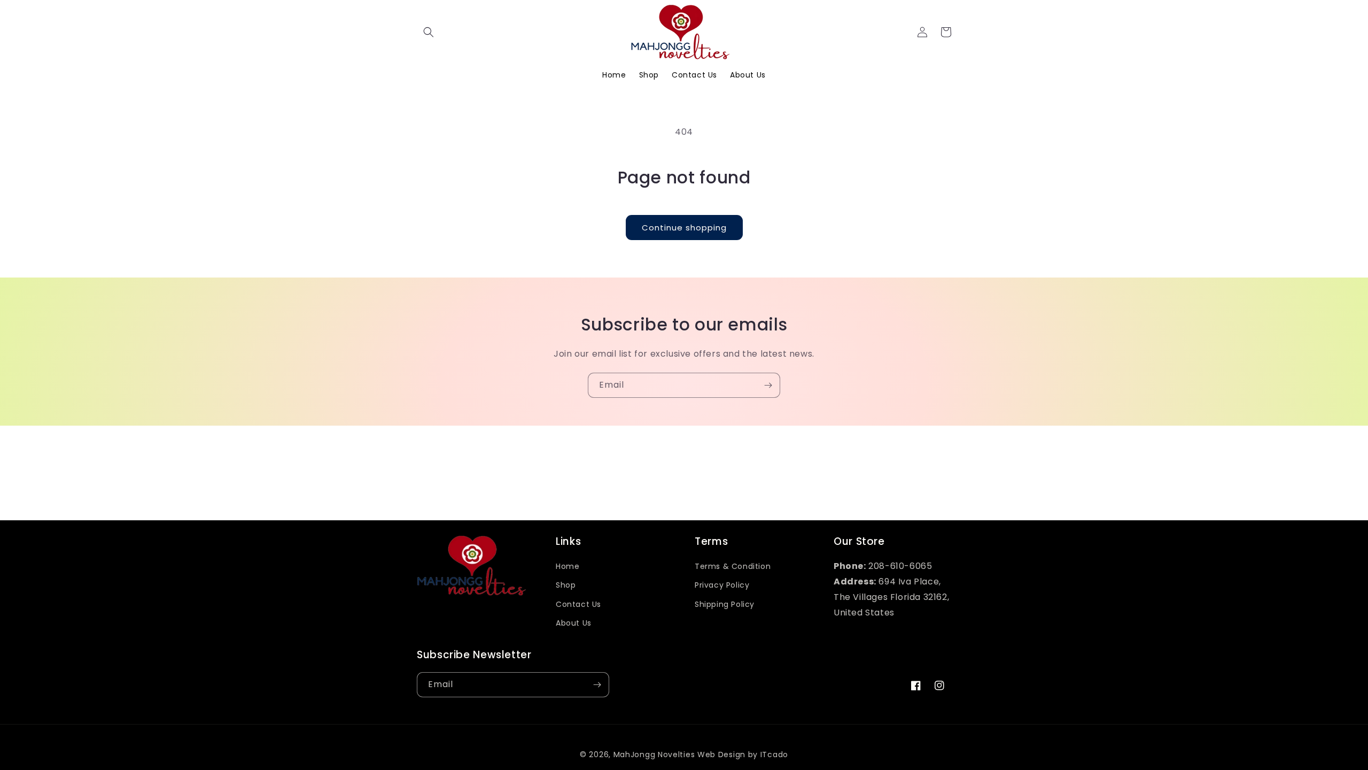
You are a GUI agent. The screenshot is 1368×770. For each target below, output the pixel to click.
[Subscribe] (768, 385)
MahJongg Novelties (654, 754)
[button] (428, 32)
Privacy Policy (722, 585)
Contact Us (578, 604)
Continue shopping (684, 227)
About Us (574, 623)
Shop (566, 585)
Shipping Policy (725, 604)
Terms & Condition (733, 566)
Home (567, 566)
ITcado (774, 754)
